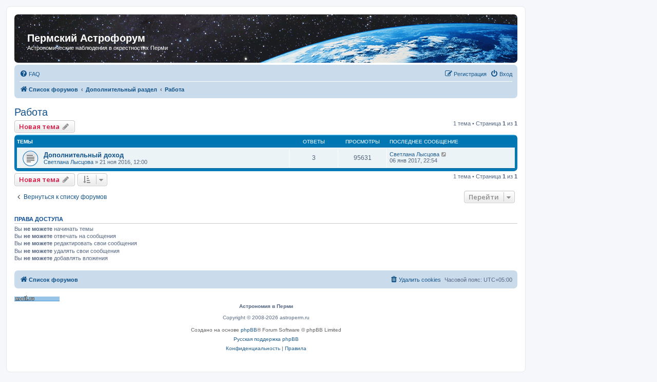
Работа (31, 112)
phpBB (249, 330)
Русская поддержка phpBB (266, 339)
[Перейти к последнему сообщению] (444, 154)
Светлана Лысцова (68, 162)
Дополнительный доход (84, 155)
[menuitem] (30, 74)
